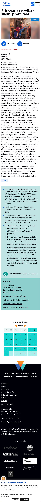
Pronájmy (5, 389)
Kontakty (4, 383)
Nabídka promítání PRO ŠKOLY (14, 296)
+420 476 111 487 (9, 292)
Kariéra (4, 401)
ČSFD (4, 180)
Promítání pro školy (8, 392)
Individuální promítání (9, 395)
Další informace (7, 398)
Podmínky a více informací (12, 304)
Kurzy (3, 386)
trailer (35, 19)
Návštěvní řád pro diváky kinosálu (15, 307)
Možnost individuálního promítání (15, 300)
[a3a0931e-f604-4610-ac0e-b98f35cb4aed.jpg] (20, 28)
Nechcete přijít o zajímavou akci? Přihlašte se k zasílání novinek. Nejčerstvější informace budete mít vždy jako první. (19, 431)
